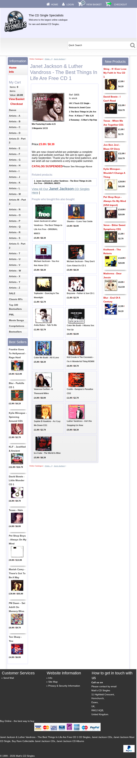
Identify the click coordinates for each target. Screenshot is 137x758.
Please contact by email (103, 686)
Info (50, 678)
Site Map (53, 681)
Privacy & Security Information (64, 685)
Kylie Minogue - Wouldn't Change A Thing (114, 173)
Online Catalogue (36, 59)
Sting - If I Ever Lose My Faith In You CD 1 (114, 73)
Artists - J (48, 59)
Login (70, 4)
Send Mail (8, 678)
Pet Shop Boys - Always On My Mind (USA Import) (114, 201)
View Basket (94, 4)
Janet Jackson (59, 59)
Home (54, 4)
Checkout (120, 4)
